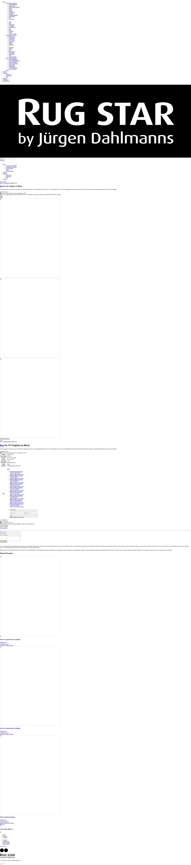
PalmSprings (12, 12)
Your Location (4, 535)
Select (8, 469)
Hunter (10, 48)
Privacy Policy (6, 842)
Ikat (10, 50)
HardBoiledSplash (13, 15)
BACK (2, 181)
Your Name (3, 532)
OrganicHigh (12, 66)
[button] (4, 525)
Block (10, 10)
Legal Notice (6, 841)
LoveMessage (12, 27)
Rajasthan (11, 47)
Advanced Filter (13, 34)
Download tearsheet (5, 438)
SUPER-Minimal (13, 4)
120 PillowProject (13, 67)
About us (5, 73)
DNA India (11, 53)
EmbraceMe (12, 65)
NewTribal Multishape (14, 61)
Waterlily (11, 14)
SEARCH (5, 79)
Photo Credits (6, 844)
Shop (4, 1)
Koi (10, 28)
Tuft (7, 77)
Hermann (11, 31)
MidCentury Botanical (14, 7)
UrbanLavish (12, 38)
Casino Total (12, 5)
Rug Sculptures (9, 168)
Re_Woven (11, 19)
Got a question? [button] (3, 528)
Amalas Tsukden (13, 62)
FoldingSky (11, 24)
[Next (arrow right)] (2, 864)
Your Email (3, 533)
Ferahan (11, 42)
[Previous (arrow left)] (0, 864)
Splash (10, 8)
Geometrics (11, 26)
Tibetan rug (8, 74)
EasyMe (11, 11)
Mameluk (11, 44)
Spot (10, 23)
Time (10, 55)
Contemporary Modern (11, 3)
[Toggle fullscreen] (3, 863)
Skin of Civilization (13, 63)
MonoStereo (12, 16)
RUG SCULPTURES (11, 58)
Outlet (7, 70)
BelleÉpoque (12, 51)
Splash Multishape (13, 59)
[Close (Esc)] (0, 863)
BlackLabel (11, 36)
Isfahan (10, 43)
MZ (10, 18)
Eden (10, 22)
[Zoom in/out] (5, 863)
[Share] (2, 863)
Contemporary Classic (11, 35)
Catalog (5, 71)
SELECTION (6, 81)
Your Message (3, 540)
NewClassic (12, 40)
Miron (10, 30)
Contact (5, 78)
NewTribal (11, 39)
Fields (10, 32)
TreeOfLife (11, 54)
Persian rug (8, 75)
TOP (5, 181)
